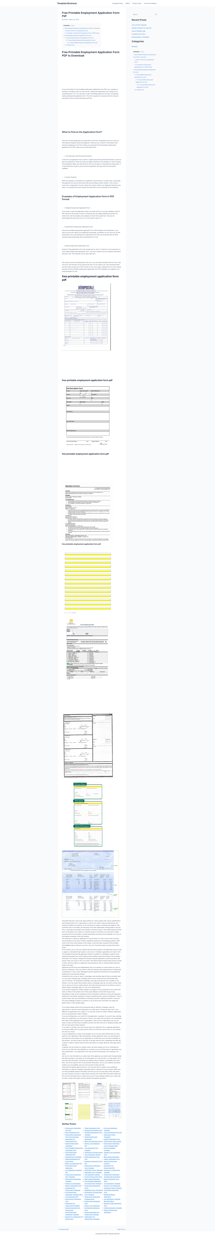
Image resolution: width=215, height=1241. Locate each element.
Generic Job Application (92, 1206)
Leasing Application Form (112, 1139)
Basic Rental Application (111, 1157)
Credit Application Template (113, 1208)
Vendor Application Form (112, 1159)
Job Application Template (112, 1183)
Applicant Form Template (73, 1157)
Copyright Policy (117, 3)
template (134, 46)
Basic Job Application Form (93, 1141)
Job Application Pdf (71, 1197)
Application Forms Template (93, 1170)
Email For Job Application (112, 1186)
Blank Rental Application (92, 1179)
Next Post (122, 1229)
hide (72, 25)
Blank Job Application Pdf (73, 1163)
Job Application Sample (92, 1174)
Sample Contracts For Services (141, 28)
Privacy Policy (136, 3)
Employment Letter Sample (112, 1141)
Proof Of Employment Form (93, 1177)
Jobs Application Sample (92, 1155)
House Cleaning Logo (138, 31)
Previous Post (63, 1229)
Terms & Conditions (150, 3)
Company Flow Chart (138, 34)
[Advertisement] (76, 71)
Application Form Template (93, 1172)
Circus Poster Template (139, 25)
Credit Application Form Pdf (113, 1132)
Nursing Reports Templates (140, 37)
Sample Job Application (73, 1183)
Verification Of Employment (93, 1152)
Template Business (67, 3)
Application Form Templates (93, 1190)
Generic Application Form (73, 1186)
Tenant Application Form (92, 1128)
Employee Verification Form (93, 1130)
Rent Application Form (72, 1132)
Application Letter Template (113, 1188)
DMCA (128, 3)
